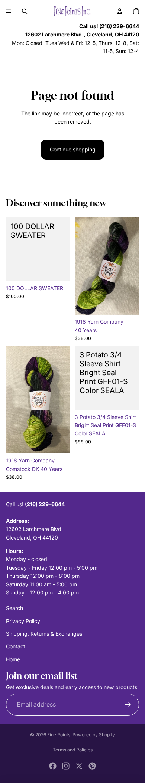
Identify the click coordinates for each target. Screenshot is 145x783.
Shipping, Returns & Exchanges (44, 633)
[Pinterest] (92, 765)
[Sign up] (128, 704)
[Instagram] (65, 765)
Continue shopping (73, 149)
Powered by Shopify (93, 734)
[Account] (120, 11)
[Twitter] (79, 765)
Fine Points (58, 734)
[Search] (24, 11)
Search (14, 608)
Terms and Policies (73, 750)
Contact (15, 646)
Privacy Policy (23, 621)
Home (13, 659)
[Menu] (8, 11)
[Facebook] (52, 765)
